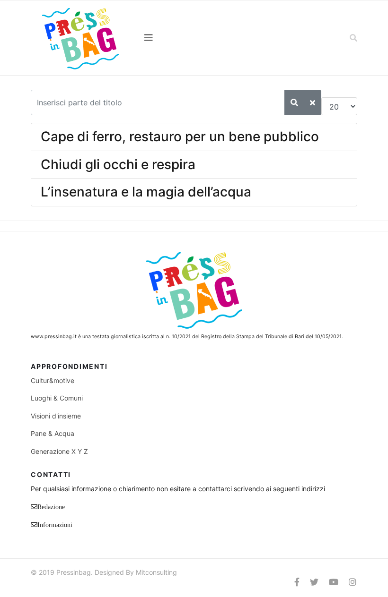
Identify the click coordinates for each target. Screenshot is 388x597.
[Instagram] (352, 582)
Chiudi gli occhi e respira (118, 164)
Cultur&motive (52, 380)
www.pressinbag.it (54, 336)
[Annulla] (312, 102)
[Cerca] (294, 102)
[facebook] (297, 582)
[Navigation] (194, 38)
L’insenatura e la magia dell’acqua (146, 192)
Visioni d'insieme (56, 416)
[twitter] (314, 582)
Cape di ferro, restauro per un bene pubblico (180, 136)
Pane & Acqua (52, 433)
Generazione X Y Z (59, 451)
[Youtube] (333, 582)
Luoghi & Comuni (57, 398)
